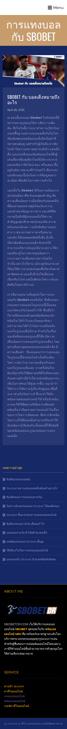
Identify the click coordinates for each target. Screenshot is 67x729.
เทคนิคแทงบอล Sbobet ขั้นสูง (25, 541)
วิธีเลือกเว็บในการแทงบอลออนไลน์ (27, 550)
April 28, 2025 (15, 110)
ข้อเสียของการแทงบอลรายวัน (24, 497)
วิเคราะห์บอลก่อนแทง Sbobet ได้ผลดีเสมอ (32, 506)
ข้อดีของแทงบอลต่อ (18, 479)
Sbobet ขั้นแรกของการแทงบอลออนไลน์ (31, 515)
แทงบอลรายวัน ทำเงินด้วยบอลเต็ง (26, 532)
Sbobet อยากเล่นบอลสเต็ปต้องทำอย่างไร (32, 488)
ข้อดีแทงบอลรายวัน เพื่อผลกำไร (25, 524)
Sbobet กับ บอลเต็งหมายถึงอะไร (33, 99)
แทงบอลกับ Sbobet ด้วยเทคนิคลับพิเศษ (31, 559)
